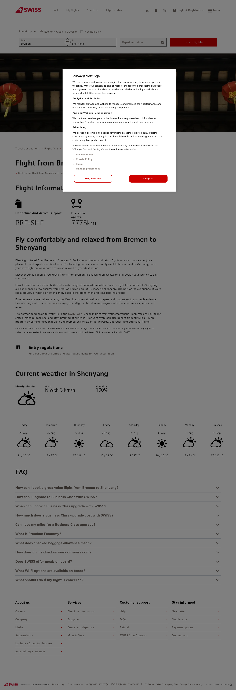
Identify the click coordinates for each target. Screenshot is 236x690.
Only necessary (93, 179)
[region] (119, 130)
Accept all (148, 179)
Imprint (80, 164)
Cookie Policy (84, 159)
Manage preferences (88, 168)
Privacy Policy (84, 154)
